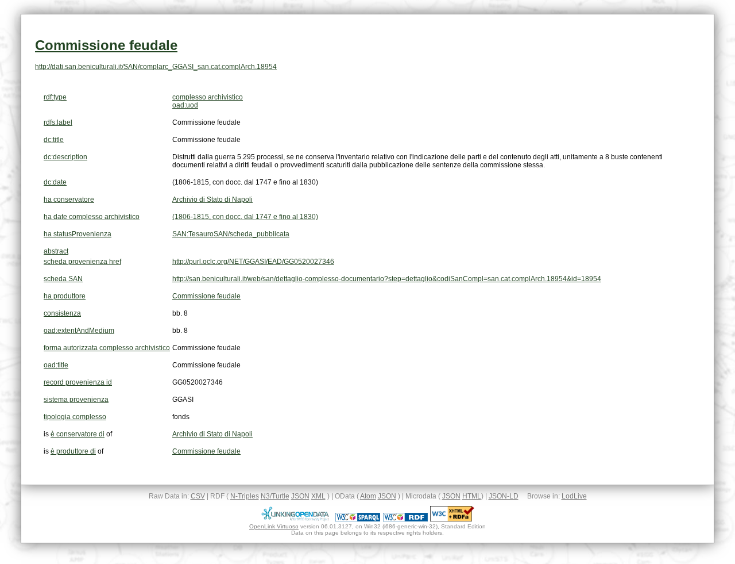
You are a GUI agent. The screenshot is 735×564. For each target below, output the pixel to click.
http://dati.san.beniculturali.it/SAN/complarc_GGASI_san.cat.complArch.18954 (156, 67)
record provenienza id (78, 382)
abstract (56, 251)
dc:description (65, 157)
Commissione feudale (106, 45)
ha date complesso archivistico (92, 217)
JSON (300, 496)
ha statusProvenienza (77, 234)
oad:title (56, 365)
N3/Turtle (275, 496)
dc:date (55, 182)
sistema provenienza (76, 400)
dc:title (54, 140)
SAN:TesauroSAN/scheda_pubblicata (230, 234)
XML (318, 496)
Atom (368, 496)
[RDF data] (405, 519)
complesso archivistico (207, 97)
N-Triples (244, 496)
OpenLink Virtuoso (274, 526)
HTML (471, 496)
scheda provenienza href (82, 262)
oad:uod (185, 105)
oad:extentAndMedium (79, 331)
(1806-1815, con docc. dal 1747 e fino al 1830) (245, 217)
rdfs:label (58, 122)
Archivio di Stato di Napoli (212, 199)
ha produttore (65, 296)
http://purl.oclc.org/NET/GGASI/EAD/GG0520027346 (253, 262)
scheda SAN (63, 279)
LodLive (574, 496)
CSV (198, 496)
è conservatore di (78, 434)
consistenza (62, 313)
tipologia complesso (75, 417)
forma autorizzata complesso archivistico (107, 348)
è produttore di (73, 451)
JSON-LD (504, 496)
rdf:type (55, 97)
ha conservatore (69, 199)
